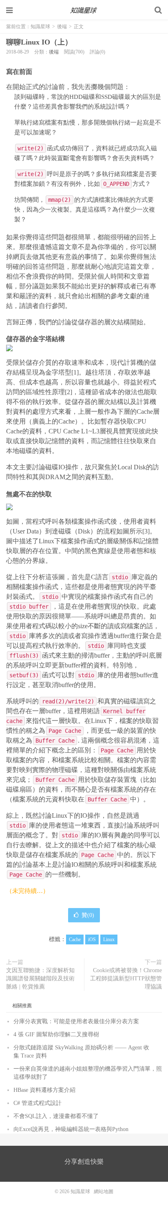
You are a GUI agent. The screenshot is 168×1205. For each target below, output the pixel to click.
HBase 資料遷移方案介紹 (44, 1090)
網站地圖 (103, 1191)
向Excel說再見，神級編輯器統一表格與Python (70, 1129)
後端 (62, 26)
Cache (75, 939)
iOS (92, 939)
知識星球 (84, 10)
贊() (88, 915)
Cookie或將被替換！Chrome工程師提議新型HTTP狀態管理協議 (126, 978)
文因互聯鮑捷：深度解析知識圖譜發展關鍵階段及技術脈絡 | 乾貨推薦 (40, 978)
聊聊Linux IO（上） (39, 42)
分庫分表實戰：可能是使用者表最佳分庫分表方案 (76, 1021)
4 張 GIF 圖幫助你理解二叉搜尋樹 (56, 1034)
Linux (109, 939)
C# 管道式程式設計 (37, 1103)
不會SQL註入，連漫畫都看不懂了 (56, 1116)
